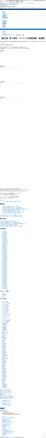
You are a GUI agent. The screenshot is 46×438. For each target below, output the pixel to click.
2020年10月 (5, 243)
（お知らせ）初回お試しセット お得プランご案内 (13, 211)
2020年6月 (4, 248)
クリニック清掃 (5, 309)
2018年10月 (5, 273)
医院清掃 (4, 334)
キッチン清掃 (5, 308)
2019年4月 (4, 266)
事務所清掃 (4, 323)
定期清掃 (4, 346)
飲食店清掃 (4, 384)
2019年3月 (4, 267)
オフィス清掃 (5, 304)
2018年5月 (4, 279)
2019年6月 (4, 263)
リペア (3, 318)
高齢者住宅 (4, 387)
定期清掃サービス (6, 400)
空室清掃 (4, 371)
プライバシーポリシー (7, 405)
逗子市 (3, 382)
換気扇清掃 (4, 356)
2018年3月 (4, 282)
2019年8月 (4, 261)
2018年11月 (4, 272)
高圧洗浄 (4, 385)
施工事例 (44, 41)
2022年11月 (4, 239)
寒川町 (3, 348)
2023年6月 (4, 233)
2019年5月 (4, 264)
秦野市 (3, 369)
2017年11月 (4, 287)
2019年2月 (4, 268)
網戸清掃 (4, 372)
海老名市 (4, 362)
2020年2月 (4, 253)
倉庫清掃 (4, 327)
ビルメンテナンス (6, 314)
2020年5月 (4, 249)
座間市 (3, 353)
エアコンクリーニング (7, 401)
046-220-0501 (5, 5)
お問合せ (4, 428)
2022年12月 (5, 238)
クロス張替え (5, 311)
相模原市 (4, 366)
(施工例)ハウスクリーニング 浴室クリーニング (11, 214)
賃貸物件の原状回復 (6, 421)
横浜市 (3, 357)
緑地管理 (4, 374)
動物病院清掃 (5, 332)
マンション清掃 (5, 316)
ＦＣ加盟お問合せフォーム (8, 431)
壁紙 (3, 342)
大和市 (3, 344)
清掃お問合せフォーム (7, 430)
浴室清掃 (4, 361)
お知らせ (4, 293)
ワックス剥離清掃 (6, 321)
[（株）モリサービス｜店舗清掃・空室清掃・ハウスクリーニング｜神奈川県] (17, 3)
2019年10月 (5, 258)
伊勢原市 (4, 324)
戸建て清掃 (4, 354)
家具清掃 (4, 347)
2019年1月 (4, 269)
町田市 (3, 364)
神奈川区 (4, 368)
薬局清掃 (4, 379)
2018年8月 (4, 276)
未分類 (3, 296)
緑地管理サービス (6, 404)
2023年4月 (4, 234)
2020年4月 (4, 251)
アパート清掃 (5, 201)
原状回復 (4, 337)
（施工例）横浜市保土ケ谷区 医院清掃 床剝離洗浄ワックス (15, 208)
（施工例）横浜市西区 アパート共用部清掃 (12, 207)
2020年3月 (4, 252)
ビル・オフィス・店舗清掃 (8, 417)
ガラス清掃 (4, 307)
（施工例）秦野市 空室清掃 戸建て (10, 206)
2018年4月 (4, 281)
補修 (3, 380)
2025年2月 (4, 231)
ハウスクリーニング (6, 313)
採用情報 (4, 433)
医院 (3, 333)
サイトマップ (5, 435)
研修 (3, 367)
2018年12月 (5, 271)
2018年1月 (4, 284)
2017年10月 (5, 288)
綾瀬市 (3, 373)
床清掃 (15, 201)
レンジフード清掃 (6, 319)
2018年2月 (4, 283)
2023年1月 (4, 237)
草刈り (3, 378)
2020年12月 (5, 242)
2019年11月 (4, 257)
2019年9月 (4, 259)
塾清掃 (3, 341)
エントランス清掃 (6, 303)
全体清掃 (4, 328)
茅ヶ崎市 (19, 201)
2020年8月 (4, 246)
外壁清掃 (4, 343)
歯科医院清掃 (5, 358)
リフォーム (4, 317)
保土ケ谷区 (4, 326)
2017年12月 (5, 286)
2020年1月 (4, 254)
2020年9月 (4, 244)
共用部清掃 (11, 201)
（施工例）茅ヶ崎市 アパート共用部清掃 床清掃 (11, 216)
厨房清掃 (4, 338)
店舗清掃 (4, 352)
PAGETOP (2, 408)
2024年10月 (5, 232)
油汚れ (3, 359)
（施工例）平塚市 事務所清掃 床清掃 (11, 210)
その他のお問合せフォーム (8, 432)
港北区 (3, 363)
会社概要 (4, 426)
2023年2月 (4, 236)
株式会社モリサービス (10, 437)
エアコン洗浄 (5, 302)
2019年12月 (5, 256)
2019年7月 (4, 262)
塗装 (3, 339)
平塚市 (3, 349)
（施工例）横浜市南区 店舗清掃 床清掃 (11, 212)
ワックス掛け (5, 322)
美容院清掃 (4, 376)
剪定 (3, 331)
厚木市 (3, 336)
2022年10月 (5, 241)
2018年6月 (4, 278)
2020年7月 (4, 247)
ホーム (3, 416)
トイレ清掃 (4, 312)
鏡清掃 (3, 383)
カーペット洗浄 (5, 306)
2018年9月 (4, 274)
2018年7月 (4, 277)
